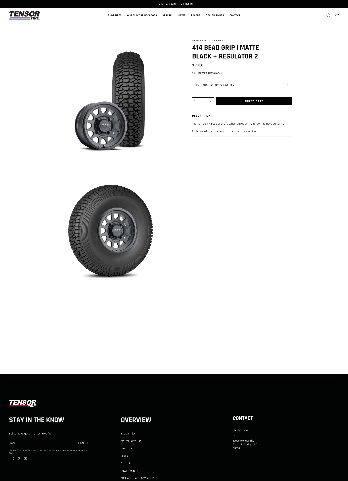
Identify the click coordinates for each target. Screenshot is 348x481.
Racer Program (129, 471)
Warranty (126, 448)
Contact (125, 463)
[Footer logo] (22, 404)
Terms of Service (79, 450)
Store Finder (128, 434)
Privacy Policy (62, 450)
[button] (114, 15)
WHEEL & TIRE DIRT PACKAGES (207, 40)
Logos (124, 456)
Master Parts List (131, 441)
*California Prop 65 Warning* (137, 478)
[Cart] (337, 15)
